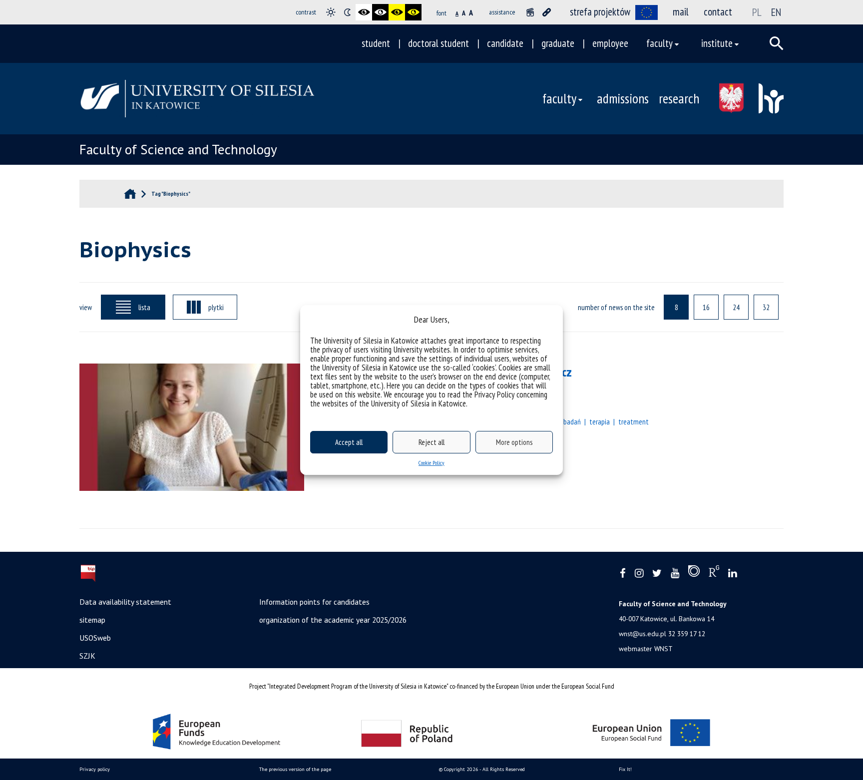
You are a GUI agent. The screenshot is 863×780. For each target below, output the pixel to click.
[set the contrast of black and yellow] (397, 12)
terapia (599, 421)
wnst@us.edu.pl (642, 633)
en (776, 12)
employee (610, 43)
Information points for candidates (314, 602)
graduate (557, 43)
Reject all (431, 442)
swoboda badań (559, 421)
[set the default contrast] (331, 12)
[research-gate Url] (714, 573)
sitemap (92, 620)
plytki (216, 307)
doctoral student (438, 43)
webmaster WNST (646, 648)
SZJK (87, 656)
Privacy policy (94, 769)
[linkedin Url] (732, 573)
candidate (505, 43)
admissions (623, 98)
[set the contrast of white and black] (380, 12)
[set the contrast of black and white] (364, 12)
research (679, 98)
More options (514, 442)
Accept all (349, 442)
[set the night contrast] (347, 12)
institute (717, 43)
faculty (659, 43)
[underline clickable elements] (546, 12)
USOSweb (95, 638)
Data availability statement (125, 602)
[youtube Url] (675, 573)
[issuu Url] (694, 573)
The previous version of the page (295, 769)
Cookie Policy (431, 462)
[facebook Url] (623, 573)
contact (718, 11)
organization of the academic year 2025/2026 (333, 620)
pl (757, 12)
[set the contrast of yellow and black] (413, 12)
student (376, 43)
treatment (633, 421)
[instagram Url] (639, 573)
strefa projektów (600, 11)
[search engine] (777, 43)
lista (144, 307)
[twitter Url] (657, 573)
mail (681, 11)
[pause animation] (530, 12)
